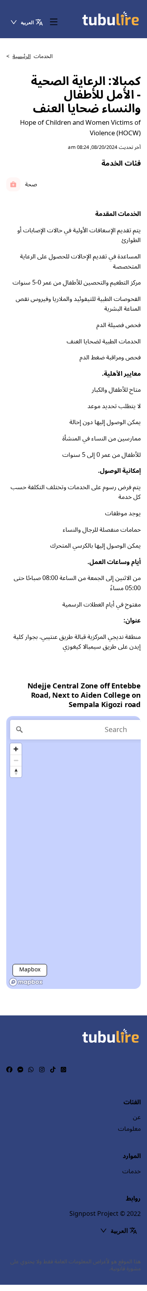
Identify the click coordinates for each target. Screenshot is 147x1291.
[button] (26, 22)
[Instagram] (42, 1070)
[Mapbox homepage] (26, 982)
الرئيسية (22, 56)
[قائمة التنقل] (54, 22)
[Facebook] (9, 1070)
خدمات (131, 1171)
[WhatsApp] (31, 1070)
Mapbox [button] (29, 969)
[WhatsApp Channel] (63, 1070)
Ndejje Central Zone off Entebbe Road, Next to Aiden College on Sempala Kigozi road (84, 696)
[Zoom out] (16, 760)
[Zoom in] (16, 749)
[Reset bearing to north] (16, 771)
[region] (73, 852)
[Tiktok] (53, 1070)
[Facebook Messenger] (20, 1070)
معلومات (129, 1129)
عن (137, 1117)
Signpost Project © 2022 (105, 1213)
